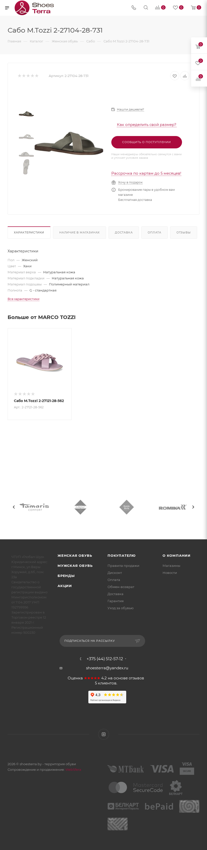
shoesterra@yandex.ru (107, 668)
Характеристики (29, 232)
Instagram (103, 734)
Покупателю (122, 555)
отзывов (136, 678)
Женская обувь (75, 555)
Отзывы (183, 232)
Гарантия (116, 601)
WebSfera (73, 769)
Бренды (66, 576)
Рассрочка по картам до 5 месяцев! (146, 173)
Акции (65, 586)
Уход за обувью (121, 608)
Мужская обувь (75, 566)
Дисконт (115, 573)
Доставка (124, 232)
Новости (170, 573)
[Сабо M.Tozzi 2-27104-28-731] (69, 143)
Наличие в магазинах (79, 232)
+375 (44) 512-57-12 (105, 659)
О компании (177, 555)
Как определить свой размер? (146, 124)
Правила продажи (123, 566)
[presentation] (14, 507)
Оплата (154, 232)
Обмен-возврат (121, 587)
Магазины (171, 566)
